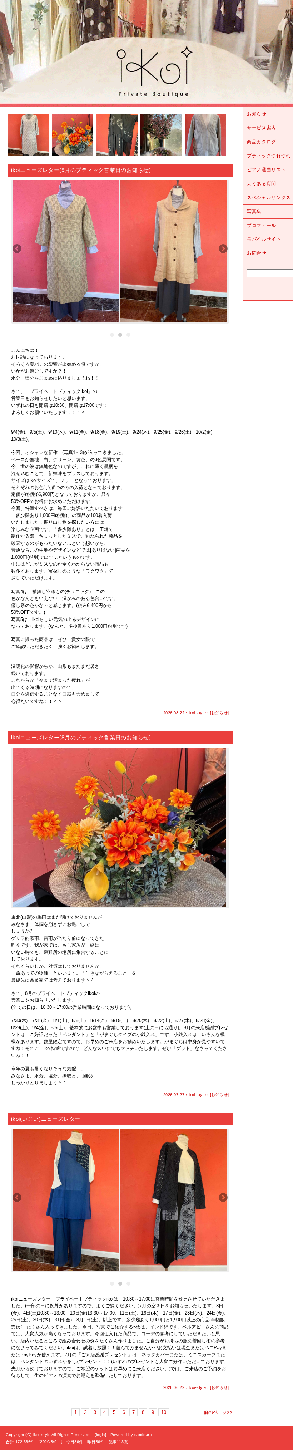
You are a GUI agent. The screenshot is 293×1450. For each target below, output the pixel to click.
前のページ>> (218, 1412)
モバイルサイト (264, 239)
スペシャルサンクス (269, 197)
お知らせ (219, 713)
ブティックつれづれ (269, 155)
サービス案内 (261, 127)
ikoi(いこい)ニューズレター (45, 1119)
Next (222, 249)
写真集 (254, 211)
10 (163, 1412)
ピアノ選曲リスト (266, 169)
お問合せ (257, 253)
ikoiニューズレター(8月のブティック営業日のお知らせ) (81, 737)
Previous (17, 249)
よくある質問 (261, 183)
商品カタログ (261, 141)
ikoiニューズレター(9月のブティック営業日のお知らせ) (81, 170)
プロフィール (261, 225)
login (100, 1434)
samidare (143, 1434)
